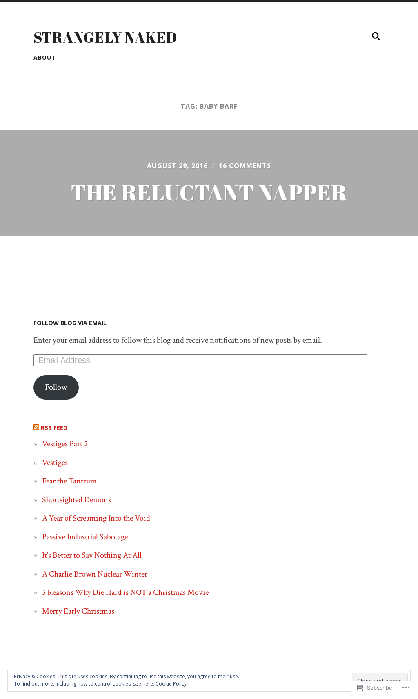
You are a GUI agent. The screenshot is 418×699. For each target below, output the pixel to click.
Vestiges (55, 462)
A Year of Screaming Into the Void (96, 518)
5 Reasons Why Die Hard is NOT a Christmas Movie (125, 592)
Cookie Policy (171, 683)
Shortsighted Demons (76, 499)
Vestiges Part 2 (65, 444)
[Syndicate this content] (36, 428)
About (44, 57)
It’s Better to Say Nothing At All (92, 555)
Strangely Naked (105, 37)
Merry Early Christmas (78, 611)
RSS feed (54, 428)
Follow (56, 387)
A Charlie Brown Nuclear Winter (94, 574)
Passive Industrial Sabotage (85, 537)
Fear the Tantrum (69, 481)
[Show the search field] (376, 36)
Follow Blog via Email (70, 323)
